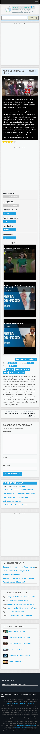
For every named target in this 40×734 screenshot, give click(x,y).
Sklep (27, 369)
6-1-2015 (14, 363)
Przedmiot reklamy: (10, 210)
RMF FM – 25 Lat (11, 412)
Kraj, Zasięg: (8, 226)
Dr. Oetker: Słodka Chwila (18, 600)
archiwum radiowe (20, 728)
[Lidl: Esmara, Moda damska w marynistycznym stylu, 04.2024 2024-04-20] (19, 315)
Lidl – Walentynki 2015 (15, 612)
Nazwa (5, 457)
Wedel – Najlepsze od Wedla (28, 414)
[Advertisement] (20, 44)
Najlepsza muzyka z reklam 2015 (14, 684)
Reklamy (16, 694)
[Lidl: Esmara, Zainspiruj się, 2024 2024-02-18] (19, 352)
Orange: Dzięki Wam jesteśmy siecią (20, 604)
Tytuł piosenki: (8, 202)
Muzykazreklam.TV (6, 694)
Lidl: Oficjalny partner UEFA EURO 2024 (18, 490)
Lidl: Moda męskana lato (12, 501)
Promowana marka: (10, 218)
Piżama (11, 369)
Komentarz (7, 431)
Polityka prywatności (27, 704)
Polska (6, 230)
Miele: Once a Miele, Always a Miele (16, 571)
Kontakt (16, 704)
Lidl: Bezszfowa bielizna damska (15, 505)
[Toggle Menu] (36, 2)
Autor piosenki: (9, 193)
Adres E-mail (7, 465)
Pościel (19, 369)
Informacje (10, 704)
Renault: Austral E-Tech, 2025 (14, 582)
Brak (31, 363)
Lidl (5, 221)
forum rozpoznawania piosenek (26, 725)
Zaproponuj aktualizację (26, 359)
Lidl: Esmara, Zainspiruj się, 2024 (15, 497)
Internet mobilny (32, 730)
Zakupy (14, 366)
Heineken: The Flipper (11, 574)
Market (6, 213)
